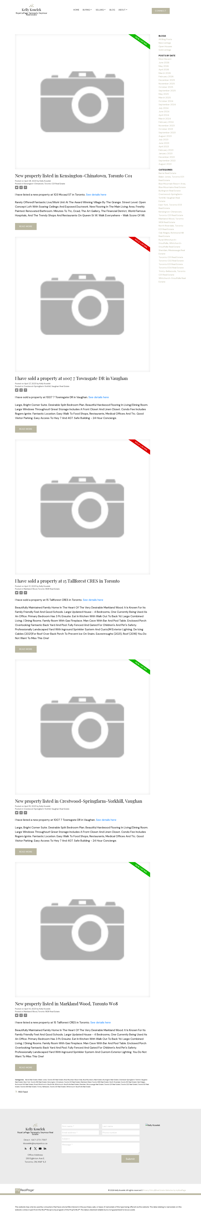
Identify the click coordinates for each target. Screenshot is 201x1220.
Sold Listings (165, 49)
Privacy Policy (148, 1190)
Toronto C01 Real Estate (112, 1084)
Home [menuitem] (76, 9)
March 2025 (165, 97)
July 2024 (164, 108)
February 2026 (166, 76)
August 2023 (165, 136)
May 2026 (164, 66)
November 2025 (167, 83)
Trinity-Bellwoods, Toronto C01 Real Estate (51, 1087)
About (122, 9)
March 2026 (165, 73)
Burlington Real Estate (110, 1080)
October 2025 (166, 87)
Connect (160, 11)
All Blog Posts (165, 39)
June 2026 (164, 62)
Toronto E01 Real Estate (171, 264)
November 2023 (167, 125)
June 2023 (164, 143)
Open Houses (165, 46)
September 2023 (167, 132)
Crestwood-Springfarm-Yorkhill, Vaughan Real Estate (46, 386)
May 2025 (164, 94)
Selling (100, 9)
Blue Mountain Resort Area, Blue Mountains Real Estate (83, 1080)
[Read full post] (82, 103)
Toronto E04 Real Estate (29, 1087)
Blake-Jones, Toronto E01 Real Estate (50, 1080)
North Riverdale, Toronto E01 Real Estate (123, 1082)
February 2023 (166, 150)
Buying (86, 9)
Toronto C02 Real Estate (129, 1084)
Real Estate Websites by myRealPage (171, 1190)
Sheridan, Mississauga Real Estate (92, 1084)
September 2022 (167, 160)
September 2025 (167, 90)
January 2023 (165, 153)
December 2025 (167, 80)
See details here (96, 194)
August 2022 (165, 164)
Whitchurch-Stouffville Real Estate (78, 1087)
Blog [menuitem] (112, 9)
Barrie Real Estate (31, 1080)
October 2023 (166, 129)
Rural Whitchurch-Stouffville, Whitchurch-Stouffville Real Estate (56, 1084)
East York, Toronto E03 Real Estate (35, 1082)
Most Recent (165, 59)
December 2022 (167, 157)
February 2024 (166, 122)
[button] (161, 11)
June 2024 (164, 111)
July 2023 (163, 139)
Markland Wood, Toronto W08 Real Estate (42, 589)
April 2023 (164, 146)
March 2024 (165, 118)
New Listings (165, 42)
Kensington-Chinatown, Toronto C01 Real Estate (44, 184)
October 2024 (166, 101)
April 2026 (164, 69)
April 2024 (164, 115)
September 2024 (167, 104)
